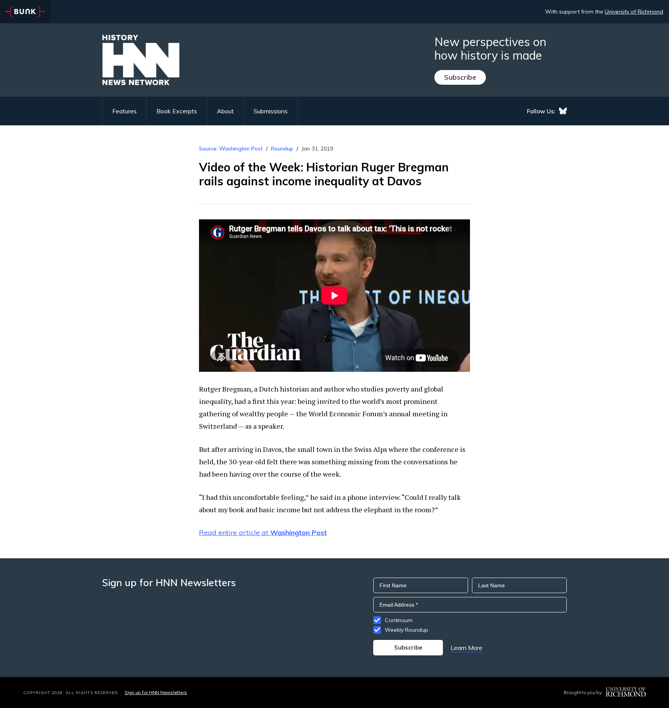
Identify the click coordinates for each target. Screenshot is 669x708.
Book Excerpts (176, 111)
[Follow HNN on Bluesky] (563, 111)
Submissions (271, 111)
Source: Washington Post (230, 148)
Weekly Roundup (406, 629)
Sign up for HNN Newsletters (156, 692)
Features (124, 111)
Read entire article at (263, 532)
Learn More (466, 648)
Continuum (399, 620)
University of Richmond (634, 11)
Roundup (282, 148)
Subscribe (460, 77)
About (225, 111)
